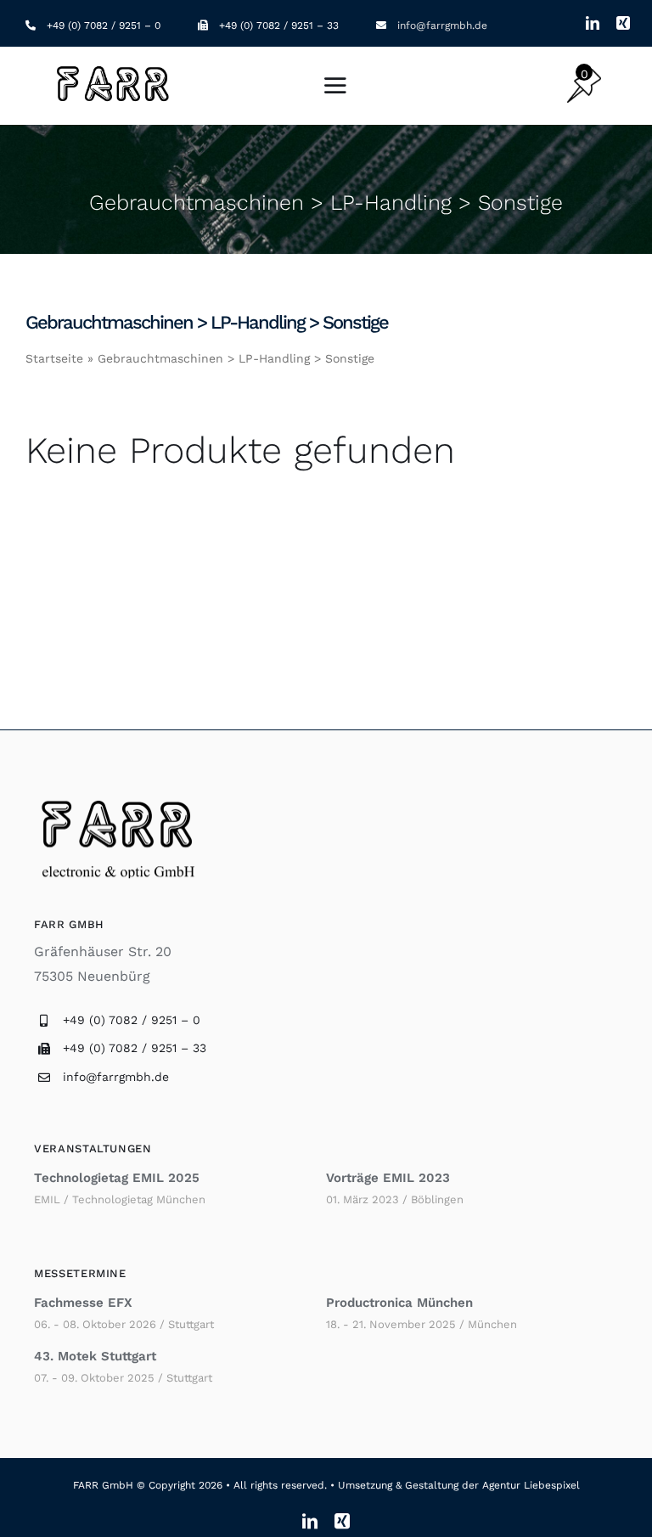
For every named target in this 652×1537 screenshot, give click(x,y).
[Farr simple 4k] (114, 67)
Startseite (54, 358)
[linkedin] (592, 23)
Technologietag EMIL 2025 (117, 1177)
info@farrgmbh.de (442, 25)
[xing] (623, 23)
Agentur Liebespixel (531, 1485)
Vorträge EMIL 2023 (388, 1177)
